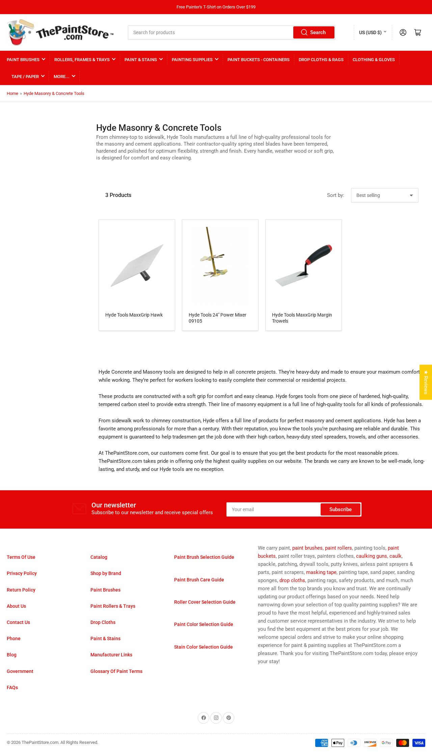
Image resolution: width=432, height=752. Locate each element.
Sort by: (335, 195)
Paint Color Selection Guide (203, 624)
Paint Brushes (23, 59)
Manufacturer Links (111, 654)
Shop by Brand (105, 573)
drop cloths (292, 580)
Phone (14, 638)
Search (318, 32)
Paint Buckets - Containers (258, 59)
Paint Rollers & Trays (112, 606)
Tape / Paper (25, 76)
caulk (395, 556)
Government (20, 671)
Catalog (98, 557)
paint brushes (307, 548)
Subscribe (340, 509)
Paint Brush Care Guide (199, 579)
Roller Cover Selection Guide (205, 602)
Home (12, 93)
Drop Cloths (102, 622)
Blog (12, 654)
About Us (16, 606)
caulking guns (371, 556)
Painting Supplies (192, 59)
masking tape (321, 572)
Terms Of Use (21, 557)
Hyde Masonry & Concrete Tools (54, 93)
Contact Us (18, 622)
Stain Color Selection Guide (203, 647)
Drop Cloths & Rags (321, 59)
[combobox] (232, 32)
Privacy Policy (22, 573)
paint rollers (338, 548)
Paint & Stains (141, 59)
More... (62, 76)
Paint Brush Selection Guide (204, 557)
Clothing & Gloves (374, 59)
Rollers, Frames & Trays (82, 59)
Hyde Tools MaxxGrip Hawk (134, 315)
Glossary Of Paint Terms (116, 671)
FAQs (12, 687)
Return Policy (21, 590)
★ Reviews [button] (426, 382)
